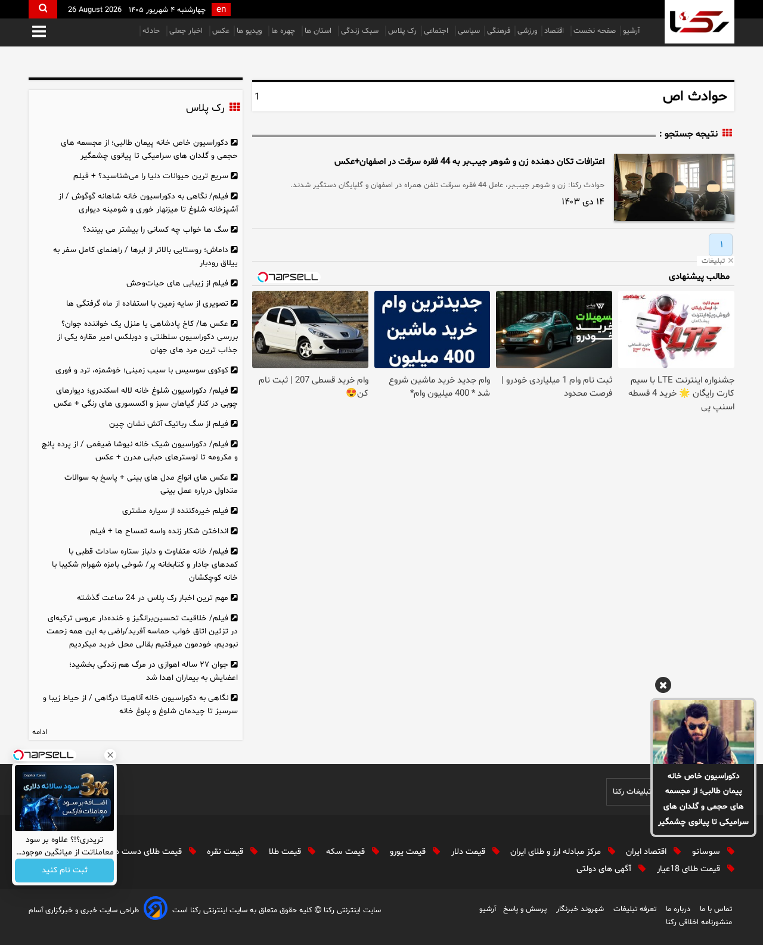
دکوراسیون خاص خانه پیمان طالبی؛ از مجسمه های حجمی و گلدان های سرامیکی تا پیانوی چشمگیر (703, 799)
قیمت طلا (286, 851)
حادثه (152, 31)
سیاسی (469, 31)
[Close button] (110, 755)
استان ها (319, 31)
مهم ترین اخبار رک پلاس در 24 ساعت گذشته (152, 598)
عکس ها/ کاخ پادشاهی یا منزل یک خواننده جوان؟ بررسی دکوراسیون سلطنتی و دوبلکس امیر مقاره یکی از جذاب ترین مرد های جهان (147, 337)
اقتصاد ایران (647, 851)
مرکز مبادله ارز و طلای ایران (556, 851)
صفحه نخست (594, 31)
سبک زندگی (361, 31)
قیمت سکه (346, 851)
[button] (39, 32)
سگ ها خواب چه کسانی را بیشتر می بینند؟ (155, 229)
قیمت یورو (409, 851)
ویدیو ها (250, 31)
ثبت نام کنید (65, 870)
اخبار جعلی (187, 31)
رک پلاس (402, 31)
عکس (220, 31)
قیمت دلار (469, 851)
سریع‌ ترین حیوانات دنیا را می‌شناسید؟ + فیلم (150, 176)
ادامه (39, 732)
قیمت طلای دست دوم (145, 851)
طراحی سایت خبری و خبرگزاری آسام (84, 910)
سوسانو (707, 851)
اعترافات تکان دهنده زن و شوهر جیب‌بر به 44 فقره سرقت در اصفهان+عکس (469, 162)
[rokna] (699, 21)
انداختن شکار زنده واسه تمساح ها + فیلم (159, 531)
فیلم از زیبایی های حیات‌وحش (177, 283)
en (221, 10)
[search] (43, 9)
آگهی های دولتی (605, 869)
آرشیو (631, 31)
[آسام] (156, 910)
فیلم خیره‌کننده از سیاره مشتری (175, 511)
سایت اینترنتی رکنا (351, 910)
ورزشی (527, 31)
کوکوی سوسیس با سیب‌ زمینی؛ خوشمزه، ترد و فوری (141, 370)
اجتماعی (437, 31)
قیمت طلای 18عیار (689, 869)
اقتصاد (555, 31)
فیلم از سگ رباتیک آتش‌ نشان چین (168, 424)
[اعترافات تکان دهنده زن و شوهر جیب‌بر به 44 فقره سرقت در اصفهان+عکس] (674, 187)
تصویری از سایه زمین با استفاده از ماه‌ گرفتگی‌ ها (147, 303)
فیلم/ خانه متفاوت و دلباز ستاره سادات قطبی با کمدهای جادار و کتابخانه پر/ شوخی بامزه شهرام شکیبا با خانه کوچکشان (145, 564)
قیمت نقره (226, 851)
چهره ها (284, 31)
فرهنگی (498, 31)
